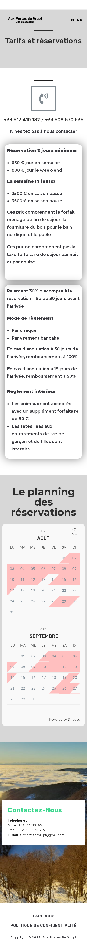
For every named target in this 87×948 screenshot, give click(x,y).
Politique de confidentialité (43, 925)
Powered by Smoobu (64, 719)
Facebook (43, 916)
